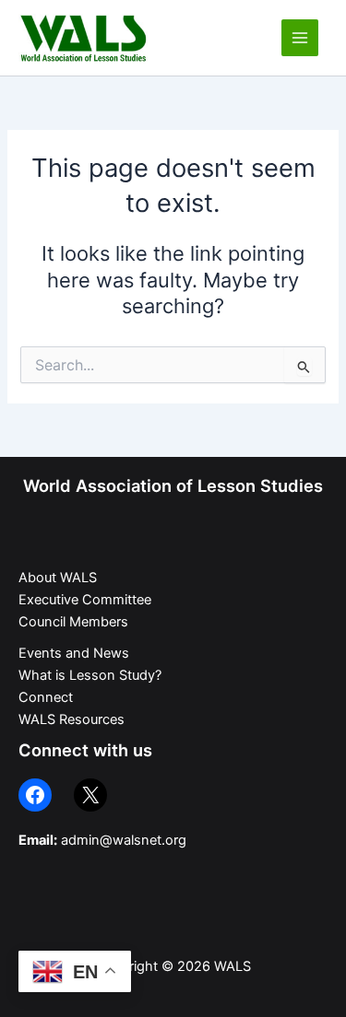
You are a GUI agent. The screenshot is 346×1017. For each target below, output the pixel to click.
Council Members (73, 622)
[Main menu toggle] (299, 37)
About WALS (57, 577)
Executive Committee (84, 599)
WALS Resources (71, 719)
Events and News (73, 653)
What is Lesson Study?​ (89, 675)
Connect (45, 697)
